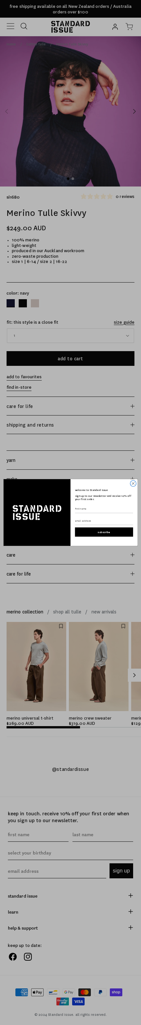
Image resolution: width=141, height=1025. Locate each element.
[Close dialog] (133, 483)
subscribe (104, 532)
